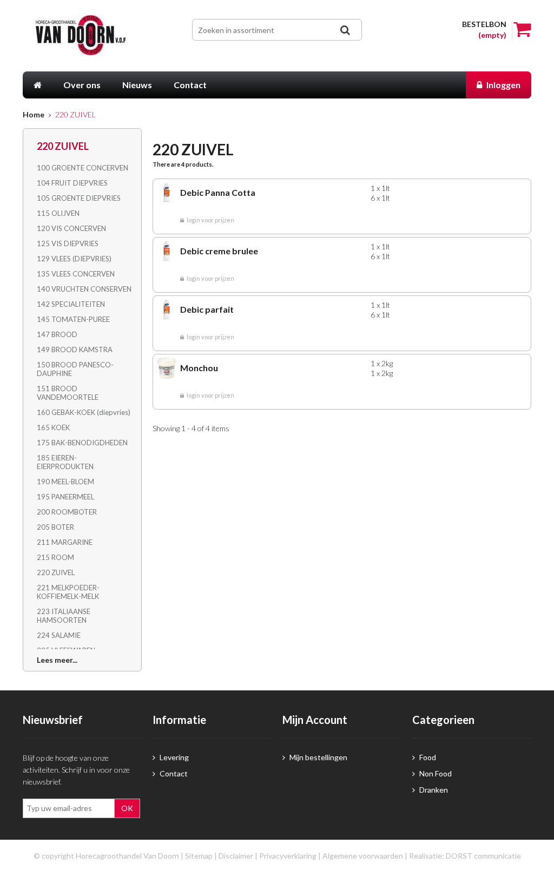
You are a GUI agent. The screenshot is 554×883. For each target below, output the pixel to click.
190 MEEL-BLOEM (65, 481)
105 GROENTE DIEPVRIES (79, 198)
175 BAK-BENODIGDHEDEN (82, 442)
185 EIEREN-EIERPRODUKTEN (65, 462)
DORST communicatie (483, 855)
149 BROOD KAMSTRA (75, 349)
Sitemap (199, 855)
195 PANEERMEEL (65, 496)
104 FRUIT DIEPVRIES (72, 183)
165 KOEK (53, 427)
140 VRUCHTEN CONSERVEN (84, 289)
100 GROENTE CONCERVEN (82, 167)
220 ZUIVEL (56, 572)
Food (427, 757)
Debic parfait (207, 309)
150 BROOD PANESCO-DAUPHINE (75, 369)
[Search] (345, 30)
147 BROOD (57, 334)
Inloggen (502, 85)
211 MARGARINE (65, 542)
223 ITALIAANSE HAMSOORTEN (63, 615)
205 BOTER (55, 527)
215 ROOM (55, 557)
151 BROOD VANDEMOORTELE (67, 392)
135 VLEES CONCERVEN (76, 273)
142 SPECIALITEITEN (71, 304)
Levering (173, 757)
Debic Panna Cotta (217, 192)
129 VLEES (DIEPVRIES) (74, 258)
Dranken (433, 789)
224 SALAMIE (59, 635)
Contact (173, 773)
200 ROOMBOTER (67, 512)
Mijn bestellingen (317, 757)
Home (33, 114)
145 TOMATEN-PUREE (73, 319)
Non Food (435, 773)
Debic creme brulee (219, 251)
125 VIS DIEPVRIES (67, 243)
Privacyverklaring (287, 855)
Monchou (199, 368)
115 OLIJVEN (58, 213)
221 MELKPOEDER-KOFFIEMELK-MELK (68, 592)
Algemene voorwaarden (362, 855)
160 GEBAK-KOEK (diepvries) (83, 412)
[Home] (37, 84)
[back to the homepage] (86, 35)
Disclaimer (236, 855)
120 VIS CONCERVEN (71, 228)
